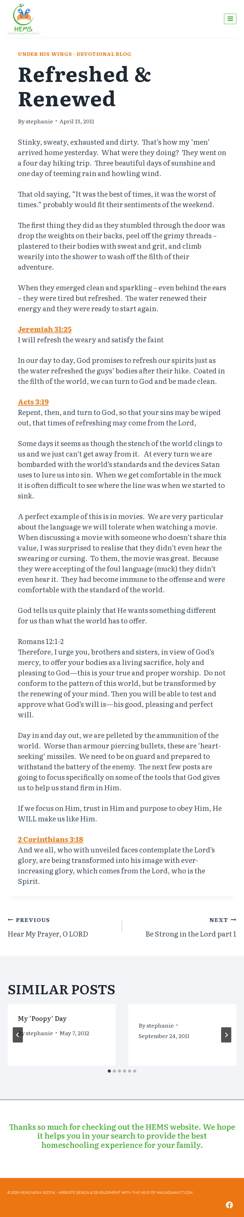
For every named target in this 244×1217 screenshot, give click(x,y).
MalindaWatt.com (175, 1192)
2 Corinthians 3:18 (50, 839)
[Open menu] (230, 19)
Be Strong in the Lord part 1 (191, 927)
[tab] (109, 1071)
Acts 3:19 (33, 401)
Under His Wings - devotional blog (74, 53)
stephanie (39, 121)
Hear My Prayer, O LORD (48, 927)
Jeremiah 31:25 (44, 329)
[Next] (226, 1035)
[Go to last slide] (18, 1035)
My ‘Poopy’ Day (42, 1018)
